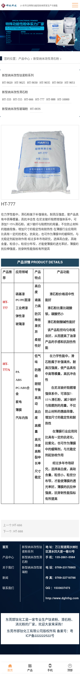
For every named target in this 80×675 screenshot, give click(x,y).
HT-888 (50, 99)
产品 (30, 670)
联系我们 (8, 588)
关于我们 (8, 567)
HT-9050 (57, 82)
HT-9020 (7, 82)
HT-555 (17, 99)
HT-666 (28, 99)
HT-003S (35, 108)
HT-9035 (45, 82)
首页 (5, 547)
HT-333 (6, 99)
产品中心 (24, 58)
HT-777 (39, 99)
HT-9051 (70, 82)
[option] (40, 30)
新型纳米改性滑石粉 (46, 58)
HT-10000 (63, 99)
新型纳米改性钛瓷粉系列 (18, 75)
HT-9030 (32, 82)
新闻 (5, 577)
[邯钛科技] (9, 5)
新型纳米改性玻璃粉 (15, 108)
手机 (50, 670)
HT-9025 (20, 82)
